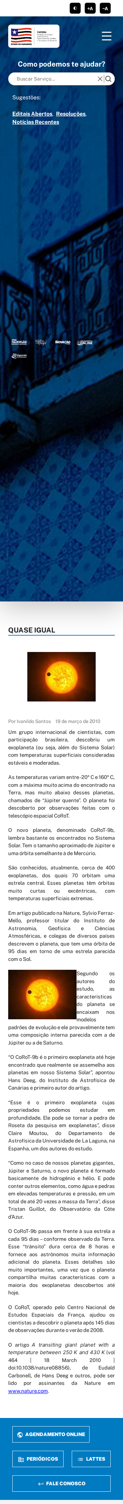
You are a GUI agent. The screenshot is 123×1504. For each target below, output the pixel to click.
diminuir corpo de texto (105, 8)
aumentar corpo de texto (90, 8)
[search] (108, 79)
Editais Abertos (32, 114)
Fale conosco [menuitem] (65, 1483)
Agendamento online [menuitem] (54, 1434)
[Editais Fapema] (85, 342)
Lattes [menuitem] (95, 1459)
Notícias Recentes (35, 122)
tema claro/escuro (75, 8)
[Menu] (106, 36)
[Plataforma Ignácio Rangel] (41, 342)
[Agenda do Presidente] (19, 356)
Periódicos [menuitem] (42, 1459)
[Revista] (63, 342)
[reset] (100, 79)
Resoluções (70, 114)
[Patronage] (19, 342)
